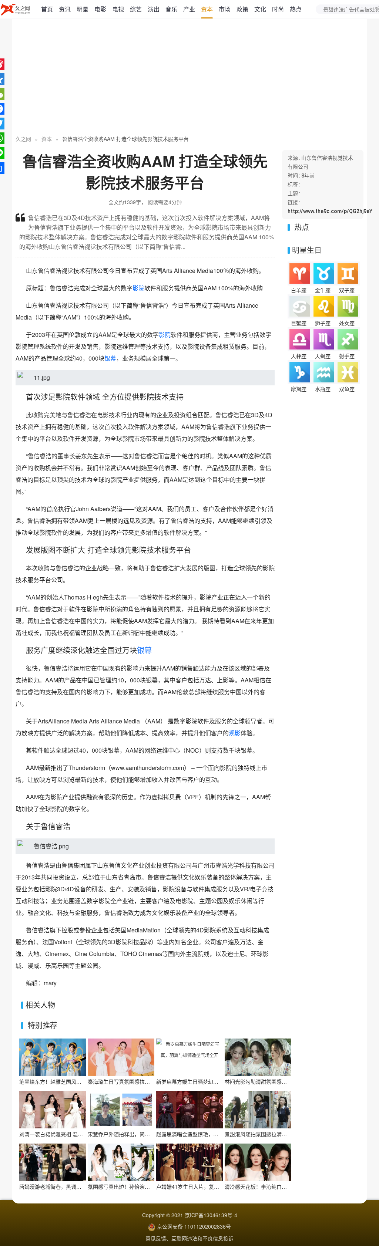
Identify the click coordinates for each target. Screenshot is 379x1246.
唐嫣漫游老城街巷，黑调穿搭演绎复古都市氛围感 (76, 1186)
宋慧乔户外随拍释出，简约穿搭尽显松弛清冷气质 (145, 1134)
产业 (189, 9)
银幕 (110, 358)
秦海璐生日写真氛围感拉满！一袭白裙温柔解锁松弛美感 (152, 1081)
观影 (235, 733)
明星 (82, 9)
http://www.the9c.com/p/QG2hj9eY (330, 211)
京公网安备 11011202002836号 (194, 1226)
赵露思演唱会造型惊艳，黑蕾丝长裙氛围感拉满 (210, 1134)
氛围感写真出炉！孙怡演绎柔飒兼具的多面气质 (142, 1186)
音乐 (171, 9)
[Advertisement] (189, 77)
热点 (296, 9)
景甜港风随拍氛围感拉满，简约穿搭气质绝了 (276, 1134)
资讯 (65, 9)
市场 (225, 9)
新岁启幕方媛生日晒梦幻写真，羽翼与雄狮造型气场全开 (221, 1081)
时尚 (278, 9)
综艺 (136, 9)
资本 (207, 9)
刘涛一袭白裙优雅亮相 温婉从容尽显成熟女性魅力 (77, 1134)
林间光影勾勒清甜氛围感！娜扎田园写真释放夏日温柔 (287, 1081)
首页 (47, 9)
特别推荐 (42, 1025)
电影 (100, 9)
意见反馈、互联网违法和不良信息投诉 (189, 1238)
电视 (118, 9)
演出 (154, 9)
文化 (260, 9)
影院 (138, 288)
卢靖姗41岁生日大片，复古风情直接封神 (203, 1186)
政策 (242, 9)
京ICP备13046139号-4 (211, 1215)
